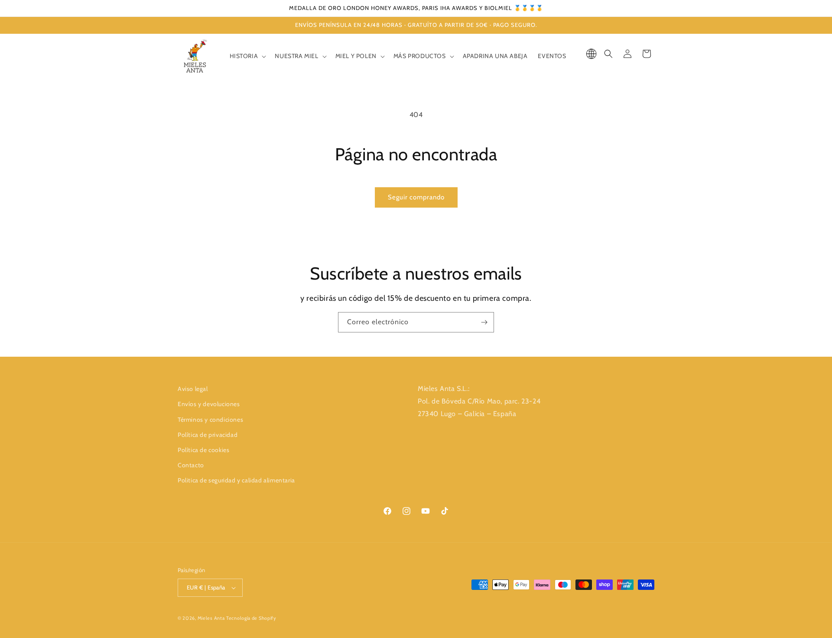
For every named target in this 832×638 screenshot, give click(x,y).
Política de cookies (203, 450)
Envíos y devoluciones (209, 404)
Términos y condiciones (210, 419)
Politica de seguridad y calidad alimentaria (236, 480)
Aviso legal (193, 389)
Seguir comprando (416, 197)
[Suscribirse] (484, 322)
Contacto (191, 465)
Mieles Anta (211, 618)
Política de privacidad (207, 435)
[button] (247, 56)
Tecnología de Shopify (251, 618)
